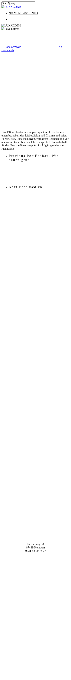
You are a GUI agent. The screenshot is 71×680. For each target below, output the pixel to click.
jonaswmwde (13, 46)
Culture (5, 32)
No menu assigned (23, 13)
